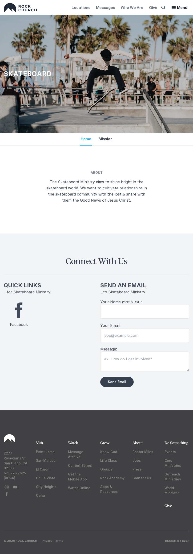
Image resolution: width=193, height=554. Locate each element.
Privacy (47, 540)
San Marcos (46, 460)
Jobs (137, 460)
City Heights (46, 487)
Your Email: (110, 325)
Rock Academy (112, 478)
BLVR (185, 540)
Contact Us (142, 478)
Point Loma (45, 452)
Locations (81, 7)
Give (153, 7)
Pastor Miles (143, 452)
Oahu (40, 495)
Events (170, 452)
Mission (106, 139)
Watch (73, 442)
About (138, 442)
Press (137, 469)
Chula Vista (45, 478)
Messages (105, 7)
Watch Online (79, 488)
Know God (108, 452)
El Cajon (42, 469)
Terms (58, 540)
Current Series (80, 465)
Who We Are (132, 7)
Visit (39, 442)
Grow (104, 442)
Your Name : (121, 302)
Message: (108, 349)
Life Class (108, 460)
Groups (106, 469)
